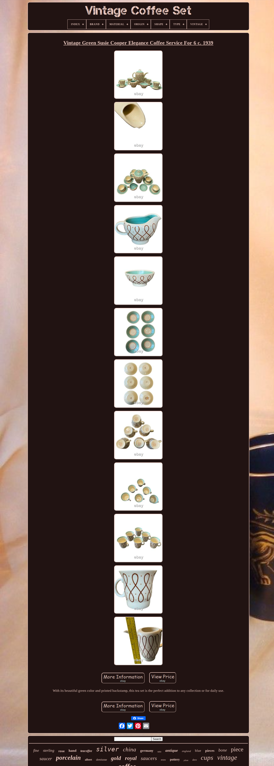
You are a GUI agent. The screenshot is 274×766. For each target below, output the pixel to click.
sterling (48, 750)
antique (171, 750)
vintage (227, 757)
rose (61, 751)
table (159, 752)
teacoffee (86, 751)
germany (146, 751)
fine (36, 750)
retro (163, 759)
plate (186, 760)
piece (237, 749)
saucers (149, 758)
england (186, 751)
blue (198, 751)
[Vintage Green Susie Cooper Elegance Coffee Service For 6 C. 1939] (138, 75)
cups (207, 757)
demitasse (101, 759)
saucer (46, 758)
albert (88, 759)
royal (131, 758)
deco (194, 759)
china (129, 749)
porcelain (68, 757)
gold (116, 758)
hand (72, 751)
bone (222, 750)
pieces (209, 751)
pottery (175, 759)
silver (107, 749)
